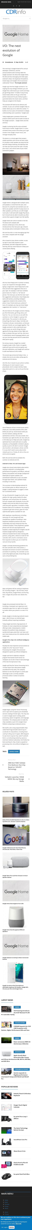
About (6, 1208)
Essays (6, 1206)
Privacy (7, 1214)
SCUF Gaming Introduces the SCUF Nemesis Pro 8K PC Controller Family (15, 1012)
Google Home (13, 751)
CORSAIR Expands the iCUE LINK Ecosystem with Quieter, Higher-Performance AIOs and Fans (16, 1028)
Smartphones (9, 62)
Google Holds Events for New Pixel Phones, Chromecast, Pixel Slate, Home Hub (14, 848)
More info (18, 1223)
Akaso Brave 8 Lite (19, 1151)
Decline (11, 1227)
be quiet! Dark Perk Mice (22, 1174)
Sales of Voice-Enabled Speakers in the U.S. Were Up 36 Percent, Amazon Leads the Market (16, 820)
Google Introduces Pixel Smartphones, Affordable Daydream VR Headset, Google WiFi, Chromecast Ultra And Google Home (15, 987)
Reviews (7, 1204)
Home (6, 1200)
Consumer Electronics (21, 1069)
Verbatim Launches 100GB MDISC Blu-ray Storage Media (14, 779)
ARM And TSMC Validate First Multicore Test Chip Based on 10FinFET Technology (16, 766)
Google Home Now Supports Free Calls (13, 903)
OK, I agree (4, 1227)
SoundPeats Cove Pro (20, 1139)
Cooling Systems (20, 1022)
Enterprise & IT (19, 1052)
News (6, 1202)
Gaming (17, 1007)
